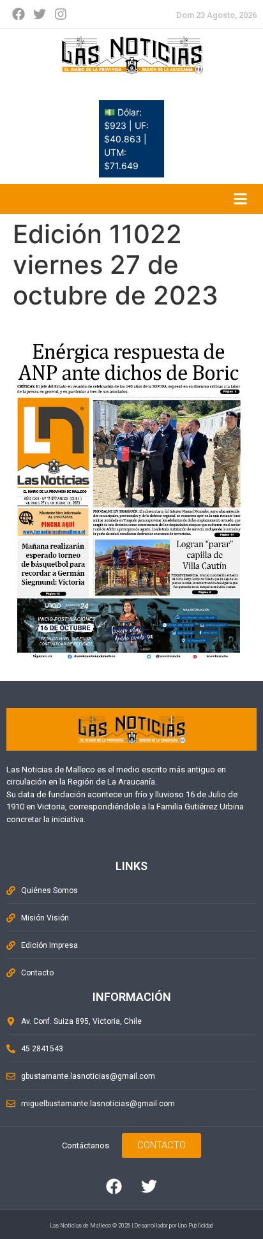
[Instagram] (61, 14)
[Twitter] (40, 14)
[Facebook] (18, 14)
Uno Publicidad (195, 1225)
